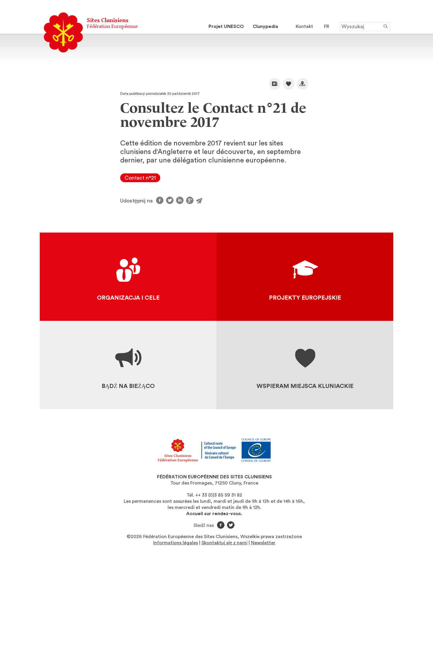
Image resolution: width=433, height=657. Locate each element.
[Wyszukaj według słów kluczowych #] (302, 84)
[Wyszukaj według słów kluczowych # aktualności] (275, 84)
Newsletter (263, 542)
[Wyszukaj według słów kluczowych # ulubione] (289, 84)
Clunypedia (265, 26)
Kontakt (304, 26)
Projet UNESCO (226, 26)
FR (326, 26)
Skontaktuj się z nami (224, 542)
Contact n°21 (140, 177)
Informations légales (175, 542)
